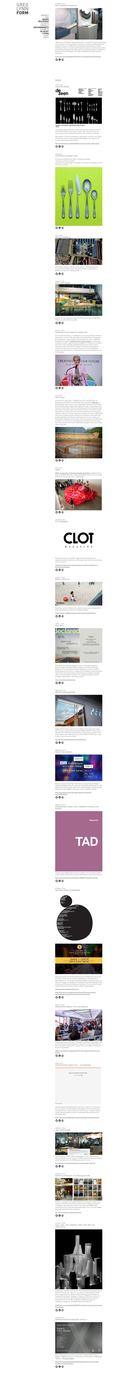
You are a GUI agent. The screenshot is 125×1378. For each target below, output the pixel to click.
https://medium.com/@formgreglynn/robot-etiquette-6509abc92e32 (75, 613)
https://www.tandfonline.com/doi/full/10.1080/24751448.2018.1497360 (76, 878)
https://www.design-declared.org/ (65, 680)
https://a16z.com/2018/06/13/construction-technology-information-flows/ (77, 1117)
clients (45, 24)
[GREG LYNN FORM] (22, 8)
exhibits (44, 30)
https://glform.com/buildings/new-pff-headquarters (70, 739)
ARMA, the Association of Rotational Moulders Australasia (72, 473)
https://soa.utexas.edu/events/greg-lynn (67, 989)
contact (44, 26)
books (45, 20)
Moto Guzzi (95, 402)
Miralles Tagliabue (68, 1358)
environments (41, 28)
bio (47, 17)
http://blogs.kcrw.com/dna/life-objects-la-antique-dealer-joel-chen (75, 1163)
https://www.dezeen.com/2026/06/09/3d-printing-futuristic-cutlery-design (77, 143)
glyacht (44, 32)
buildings (43, 22)
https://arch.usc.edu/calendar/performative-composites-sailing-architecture (78, 56)
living (45, 34)
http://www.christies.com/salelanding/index (68, 1212)
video (46, 38)
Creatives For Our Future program (80, 341)
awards (45, 15)
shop (46, 36)
